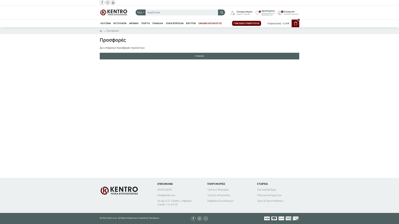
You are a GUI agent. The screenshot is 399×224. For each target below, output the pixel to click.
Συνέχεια (199, 56)
